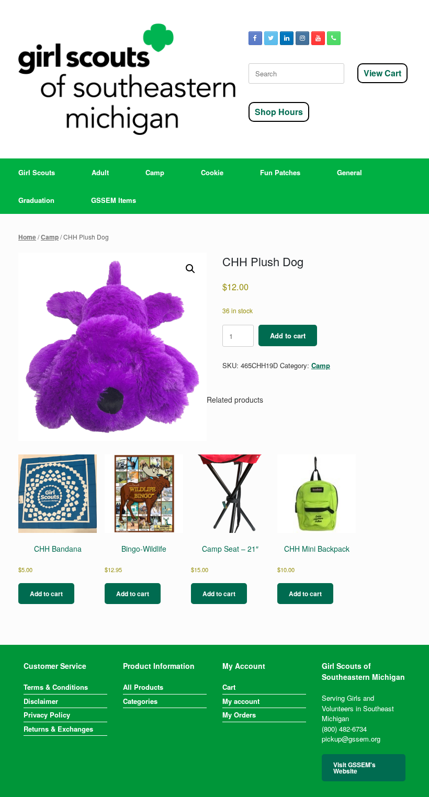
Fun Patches (280, 172)
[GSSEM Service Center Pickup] (126, 79)
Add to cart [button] (46, 593)
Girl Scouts (36, 172)
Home (27, 237)
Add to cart (288, 335)
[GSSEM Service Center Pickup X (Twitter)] (271, 38)
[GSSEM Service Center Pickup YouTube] (318, 38)
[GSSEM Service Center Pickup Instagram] (302, 38)
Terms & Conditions (56, 687)
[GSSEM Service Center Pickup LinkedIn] (286, 38)
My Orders (239, 715)
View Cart (382, 73)
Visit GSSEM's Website (354, 768)
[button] (190, 268)
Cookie (212, 172)
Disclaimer (41, 701)
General (349, 172)
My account (240, 701)
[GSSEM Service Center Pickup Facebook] (255, 38)
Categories (140, 701)
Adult (100, 172)
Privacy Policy (47, 715)
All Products (143, 687)
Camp (154, 172)
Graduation (36, 200)
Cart (228, 687)
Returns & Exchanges (58, 729)
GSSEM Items (113, 200)
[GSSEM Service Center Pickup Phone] (334, 38)
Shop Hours (279, 112)
